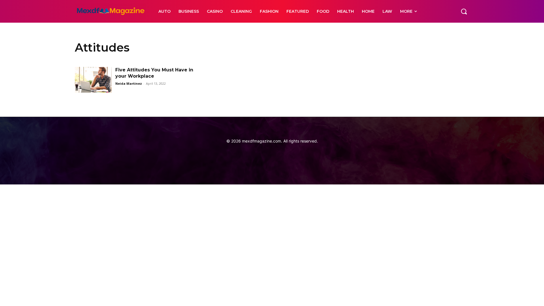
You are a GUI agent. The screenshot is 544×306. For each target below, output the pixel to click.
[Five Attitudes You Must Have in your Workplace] (93, 80)
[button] (463, 11)
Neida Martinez (128, 83)
